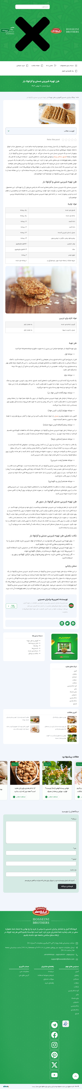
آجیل (75, 671)
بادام (60, 157)
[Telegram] (54, 1024)
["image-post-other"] (64, 647)
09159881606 (9, 32)
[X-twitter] (54, 1064)
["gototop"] (76, 1076)
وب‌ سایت (73, 870)
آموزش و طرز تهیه (32, 641)
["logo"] (65, 31)
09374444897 (10, 34)
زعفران (75, 674)
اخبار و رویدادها (33, 643)
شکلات (74, 683)
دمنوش (74, 695)
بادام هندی (73, 701)
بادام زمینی (73, 698)
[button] (8, 131)
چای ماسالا (73, 692)
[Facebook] (54, 1034)
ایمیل (74, 859)
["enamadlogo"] (65, 1023)
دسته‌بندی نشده (33, 651)
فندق (65, 157)
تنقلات (74, 680)
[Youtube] (54, 1074)
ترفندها (35, 646)
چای (75, 689)
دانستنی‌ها (35, 648)
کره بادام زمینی (72, 686)
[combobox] (32, 7)
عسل (56, 416)
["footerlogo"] (41, 911)
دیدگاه (73, 819)
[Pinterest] (54, 1054)
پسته (56, 157)
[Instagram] (54, 1044)
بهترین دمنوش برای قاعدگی (59, 717)
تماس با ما (12, 29)
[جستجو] (48, 2)
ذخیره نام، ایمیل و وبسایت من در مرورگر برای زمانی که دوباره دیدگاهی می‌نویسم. (50, 881)
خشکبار (74, 677)
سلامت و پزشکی (33, 653)
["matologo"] (8, 1086)
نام (74, 848)
